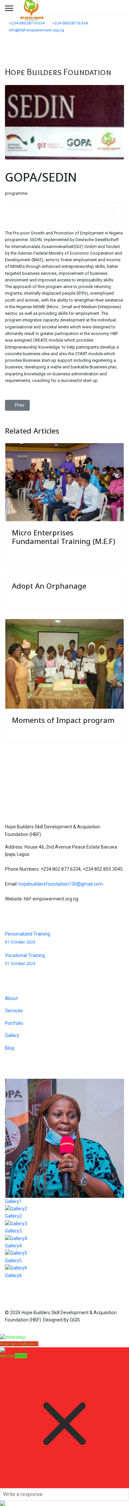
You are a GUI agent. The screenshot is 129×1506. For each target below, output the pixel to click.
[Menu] (9, 8)
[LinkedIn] (118, 213)
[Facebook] (87, 213)
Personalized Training (27, 937)
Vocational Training (25, 959)
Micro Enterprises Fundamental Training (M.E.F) (63, 536)
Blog (9, 1048)
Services (14, 1010)
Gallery (12, 1035)
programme (16, 193)
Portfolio (14, 1023)
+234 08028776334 (27, 23)
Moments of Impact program (63, 720)
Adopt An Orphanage (49, 586)
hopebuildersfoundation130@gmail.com (61, 884)
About (11, 998)
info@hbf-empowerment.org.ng (36, 30)
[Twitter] (102, 213)
